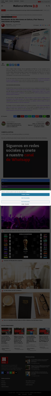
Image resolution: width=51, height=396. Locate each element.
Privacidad (27, 204)
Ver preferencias (25, 201)
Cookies (22, 204)
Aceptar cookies (25, 194)
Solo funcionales (25, 198)
